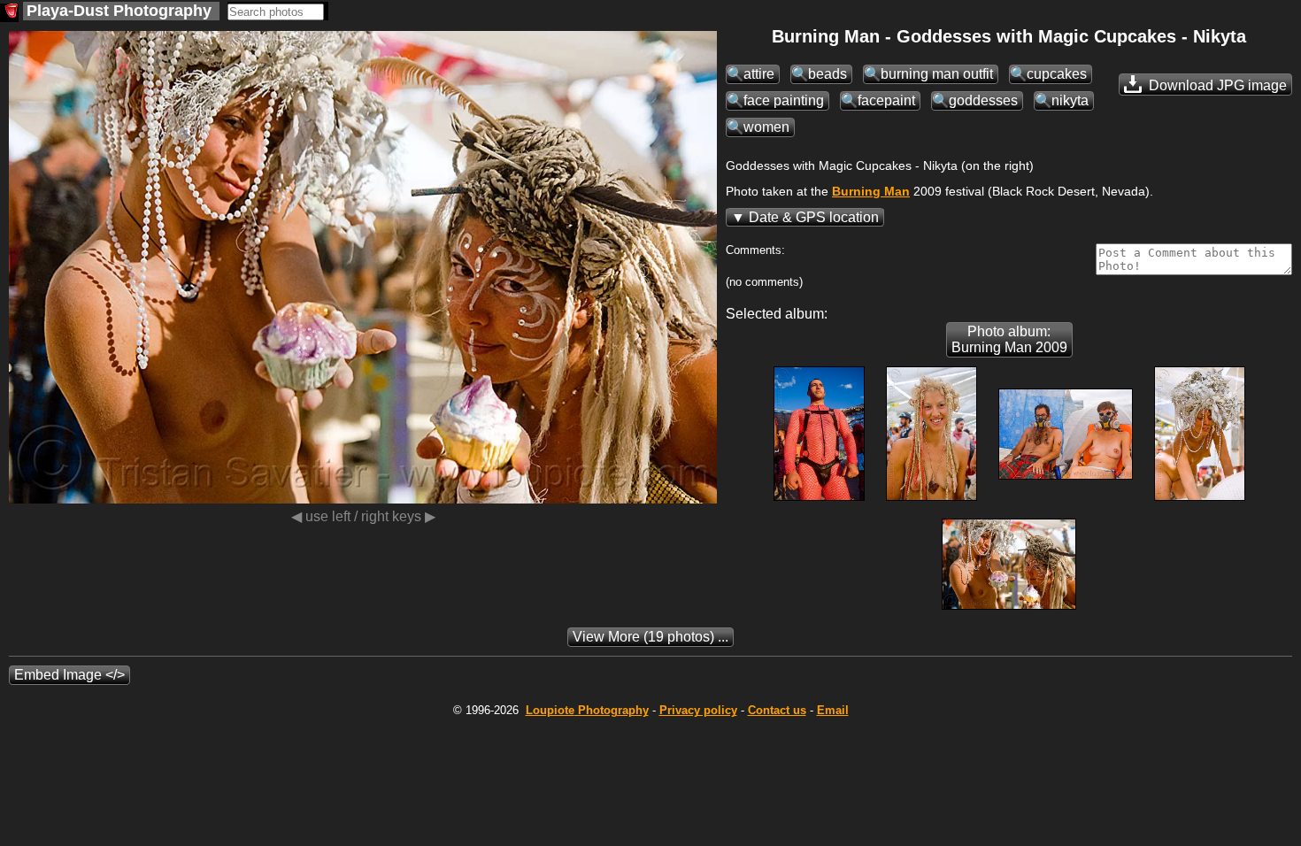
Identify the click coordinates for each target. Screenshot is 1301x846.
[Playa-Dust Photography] (9, 13)
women (766, 127)
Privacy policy (698, 710)
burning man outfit (937, 73)
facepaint (886, 100)
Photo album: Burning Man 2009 (1009, 339)
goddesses (983, 100)
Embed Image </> (69, 674)
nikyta (1070, 100)
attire (758, 73)
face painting (783, 100)
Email (833, 710)
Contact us (777, 710)
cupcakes (1057, 73)
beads (827, 73)
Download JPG (1216, 85)
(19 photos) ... (650, 636)
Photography (587, 710)
